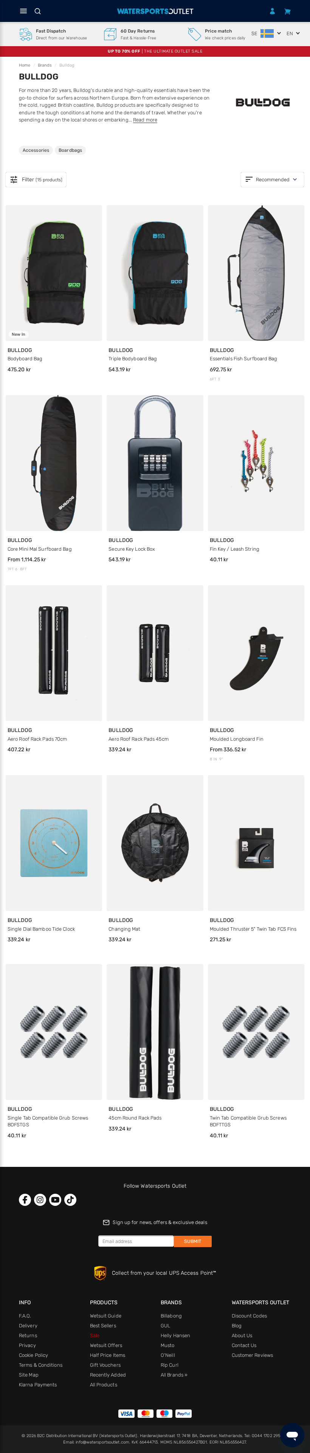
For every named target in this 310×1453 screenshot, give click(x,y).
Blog (237, 1325)
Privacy (27, 1345)
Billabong (171, 1316)
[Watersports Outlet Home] (155, 11)
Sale (94, 1335)
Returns (28, 1335)
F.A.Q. (25, 1316)
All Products (103, 1385)
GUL (165, 1325)
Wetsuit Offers (106, 1345)
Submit (192, 1241)
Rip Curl (169, 1365)
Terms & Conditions (40, 1365)
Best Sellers (103, 1325)
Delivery (28, 1325)
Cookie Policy (33, 1355)
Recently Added (108, 1375)
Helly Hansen (175, 1335)
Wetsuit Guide (105, 1316)
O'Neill (168, 1355)
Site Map (29, 1375)
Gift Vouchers (105, 1365)
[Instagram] (40, 1200)
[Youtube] (55, 1200)
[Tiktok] (70, 1200)
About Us (242, 1335)
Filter (35, 179)
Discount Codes (249, 1316)
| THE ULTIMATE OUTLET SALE (155, 51)
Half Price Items (108, 1355)
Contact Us (244, 1345)
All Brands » (174, 1375)
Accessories (35, 150)
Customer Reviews (252, 1355)
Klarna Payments (38, 1385)
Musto (168, 1345)
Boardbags (70, 150)
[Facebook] (25, 1200)
